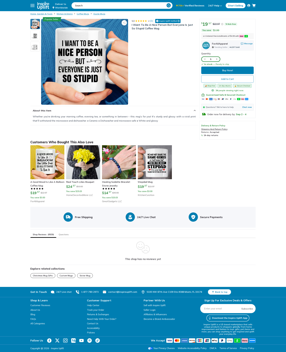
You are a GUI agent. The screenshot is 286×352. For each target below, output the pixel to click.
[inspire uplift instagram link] (65, 340)
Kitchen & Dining (65, 14)
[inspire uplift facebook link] (49, 340)
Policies (91, 332)
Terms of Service (228, 348)
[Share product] (124, 22)
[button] (227, 107)
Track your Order (95, 310)
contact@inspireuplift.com (122, 291)
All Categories (37, 323)
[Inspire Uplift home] (43, 5)
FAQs (33, 319)
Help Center (93, 305)
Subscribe (247, 308)
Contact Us (92, 323)
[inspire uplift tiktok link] (97, 340)
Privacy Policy (247, 348)
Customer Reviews (40, 305)
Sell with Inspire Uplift (155, 305)
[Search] (169, 5)
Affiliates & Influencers (155, 314)
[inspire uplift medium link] (73, 340)
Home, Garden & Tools (41, 14)
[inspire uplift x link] (57, 340)
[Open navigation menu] (32, 5)
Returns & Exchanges (98, 314)
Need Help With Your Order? (101, 319)
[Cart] (254, 5)
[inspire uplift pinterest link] (89, 340)
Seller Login (150, 310)
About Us (35, 310)
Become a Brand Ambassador (159, 319)
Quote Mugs (99, 14)
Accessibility (93, 328)
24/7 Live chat (64, 291)
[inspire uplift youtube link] (81, 340)
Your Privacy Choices (164, 348)
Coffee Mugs (83, 14)
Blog (32, 314)
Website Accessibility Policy (192, 348)
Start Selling (235, 5)
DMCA (213, 348)
